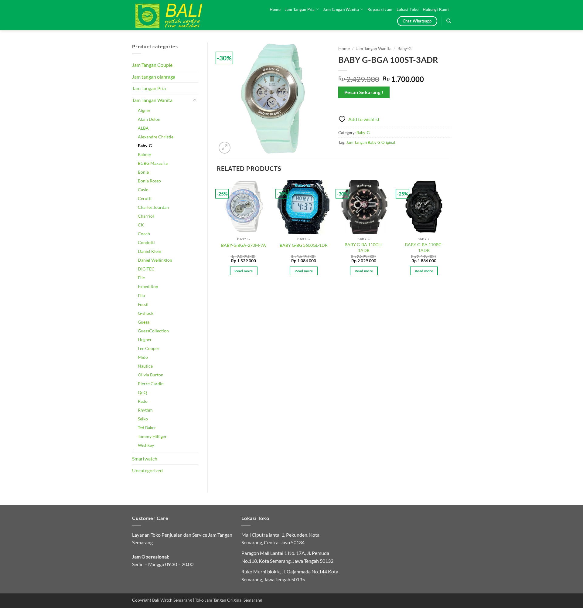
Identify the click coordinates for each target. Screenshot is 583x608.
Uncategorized (147, 470)
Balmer (145, 154)
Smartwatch (144, 458)
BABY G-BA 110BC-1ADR (424, 247)
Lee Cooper (148, 348)
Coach (144, 233)
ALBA (143, 128)
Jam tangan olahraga (153, 77)
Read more (243, 271)
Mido (143, 357)
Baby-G (145, 145)
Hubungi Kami (436, 9)
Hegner (145, 339)
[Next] (450, 233)
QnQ (142, 392)
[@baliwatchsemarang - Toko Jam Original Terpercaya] (174, 15)
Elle (141, 277)
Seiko (143, 418)
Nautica (145, 366)
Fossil (143, 304)
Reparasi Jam (379, 9)
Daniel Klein (149, 251)
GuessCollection (153, 330)
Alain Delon (149, 119)
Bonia (143, 172)
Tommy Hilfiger (152, 436)
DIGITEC (146, 268)
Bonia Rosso (149, 180)
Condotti (146, 242)
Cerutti (145, 198)
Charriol (146, 216)
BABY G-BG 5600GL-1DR (304, 245)
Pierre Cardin (151, 383)
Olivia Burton (150, 374)
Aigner (144, 110)
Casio (143, 189)
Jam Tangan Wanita (341, 9)
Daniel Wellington (155, 260)
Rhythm (145, 410)
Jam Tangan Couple (152, 65)
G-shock (145, 313)
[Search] (448, 21)
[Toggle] (194, 100)
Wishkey (146, 445)
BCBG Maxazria (153, 163)
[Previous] (217, 233)
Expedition (148, 286)
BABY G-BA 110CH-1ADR (364, 247)
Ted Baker (147, 427)
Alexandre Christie (155, 136)
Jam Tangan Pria (300, 9)
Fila (141, 295)
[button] (224, 148)
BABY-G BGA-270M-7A (243, 245)
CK (141, 224)
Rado (143, 401)
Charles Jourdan (153, 207)
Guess (143, 321)
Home (275, 9)
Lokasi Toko (407, 9)
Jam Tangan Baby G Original (370, 142)
